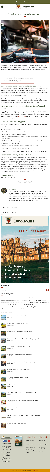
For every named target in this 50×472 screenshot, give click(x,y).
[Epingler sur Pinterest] (29, 182)
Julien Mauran (31, 18)
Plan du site (35, 470)
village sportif (8, 308)
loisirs (44, 302)
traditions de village (39, 306)
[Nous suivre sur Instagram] (6, 441)
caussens (31, 297)
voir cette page (22, 116)
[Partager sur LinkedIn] (31, 182)
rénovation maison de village (5, 306)
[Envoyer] (47, 290)
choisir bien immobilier (37, 297)
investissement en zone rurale (24, 302)
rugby (46, 304)
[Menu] (2, 7)
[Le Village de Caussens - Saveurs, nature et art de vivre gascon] (25, 7)
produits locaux (28, 304)
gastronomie (35, 300)
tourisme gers (31, 307)
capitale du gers (25, 297)
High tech (27, 12)
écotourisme (22, 308)
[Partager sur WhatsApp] (19, 182)
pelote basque (18, 304)
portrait (22, 304)
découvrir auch (15, 300)
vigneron (4, 308)
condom (43, 297)
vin (11, 308)
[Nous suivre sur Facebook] (4, 441)
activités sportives (12, 297)
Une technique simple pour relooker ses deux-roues (16, 77)
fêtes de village (28, 300)
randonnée (43, 304)
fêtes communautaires (22, 300)
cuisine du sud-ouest (5, 300)
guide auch (45, 300)
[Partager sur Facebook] (21, 182)
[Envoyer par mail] (26, 182)
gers (41, 300)
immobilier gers (9, 302)
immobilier (3, 302)
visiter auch (14, 308)
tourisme (25, 306)
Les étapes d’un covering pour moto (12, 80)
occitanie (13, 304)
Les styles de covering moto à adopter (13, 82)
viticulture (18, 308)
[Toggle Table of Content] (31, 75)
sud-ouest (21, 306)
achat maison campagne (5, 297)
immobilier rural (16, 302)
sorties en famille (14, 306)
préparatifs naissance (36, 304)
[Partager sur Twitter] (24, 182)
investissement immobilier (36, 302)
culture (11, 300)
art (22, 297)
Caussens (23, 12)
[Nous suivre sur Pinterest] (9, 441)
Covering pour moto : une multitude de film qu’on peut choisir (18, 78)
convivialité (47, 297)
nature (8, 304)
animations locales (18, 297)
